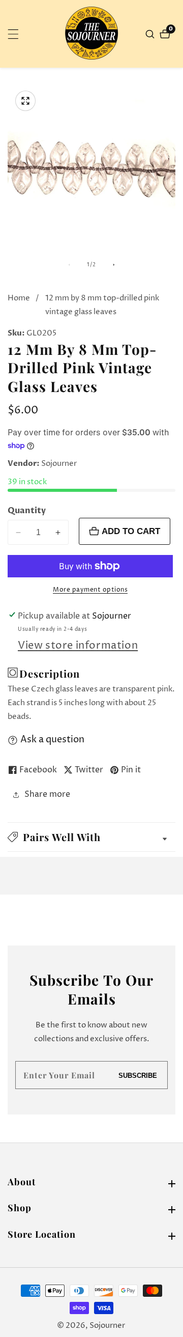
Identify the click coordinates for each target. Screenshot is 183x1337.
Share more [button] (47, 794)
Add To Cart (131, 531)
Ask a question (52, 739)
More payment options (90, 590)
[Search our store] (151, 34)
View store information (78, 646)
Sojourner (107, 1325)
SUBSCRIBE (137, 1075)
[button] (91, 837)
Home (19, 298)
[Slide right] (114, 265)
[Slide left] (69, 265)
